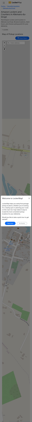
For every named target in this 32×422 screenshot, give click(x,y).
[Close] (29, 198)
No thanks (22, 223)
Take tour (10, 223)
